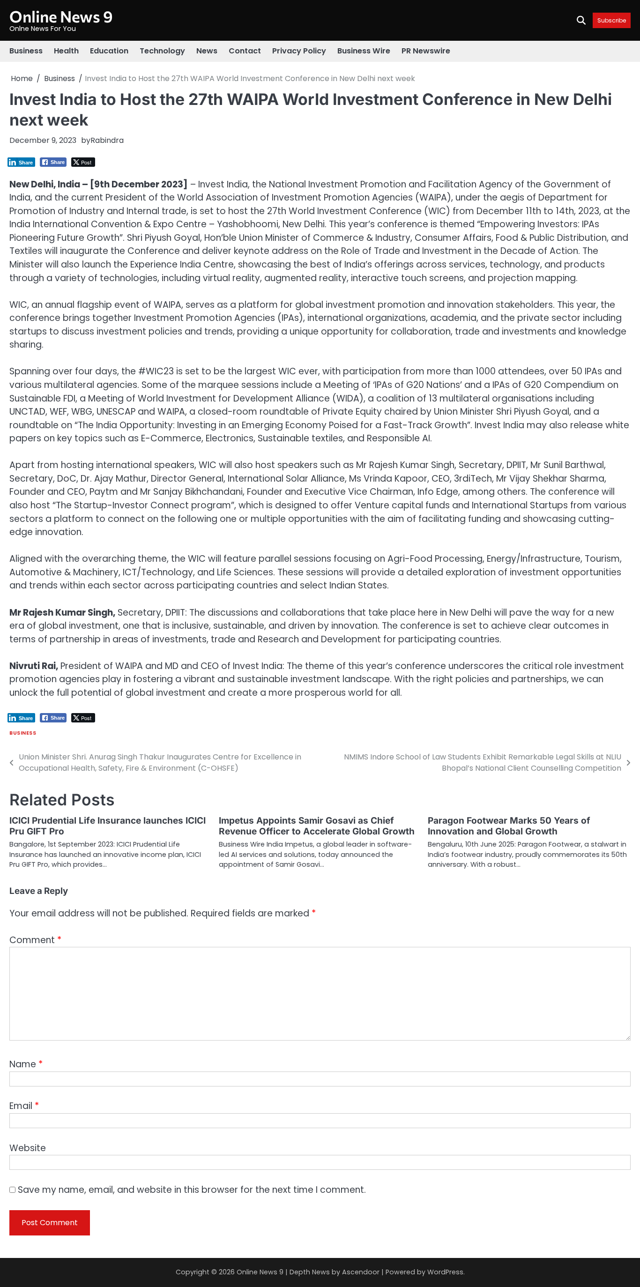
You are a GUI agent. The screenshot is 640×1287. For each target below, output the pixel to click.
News (206, 50)
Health (66, 50)
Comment (35, 940)
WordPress (445, 1272)
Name (26, 1064)
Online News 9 (61, 16)
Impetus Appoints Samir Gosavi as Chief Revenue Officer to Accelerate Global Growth (317, 826)
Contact (245, 50)
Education (109, 50)
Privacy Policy (299, 50)
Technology (162, 50)
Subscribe (611, 20)
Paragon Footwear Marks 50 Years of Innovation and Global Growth (509, 826)
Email (24, 1106)
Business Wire (363, 50)
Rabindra (107, 140)
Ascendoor (361, 1272)
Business (26, 50)
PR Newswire (426, 50)
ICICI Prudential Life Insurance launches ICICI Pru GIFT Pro (107, 826)
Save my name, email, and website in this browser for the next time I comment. (192, 1189)
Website (27, 1148)
